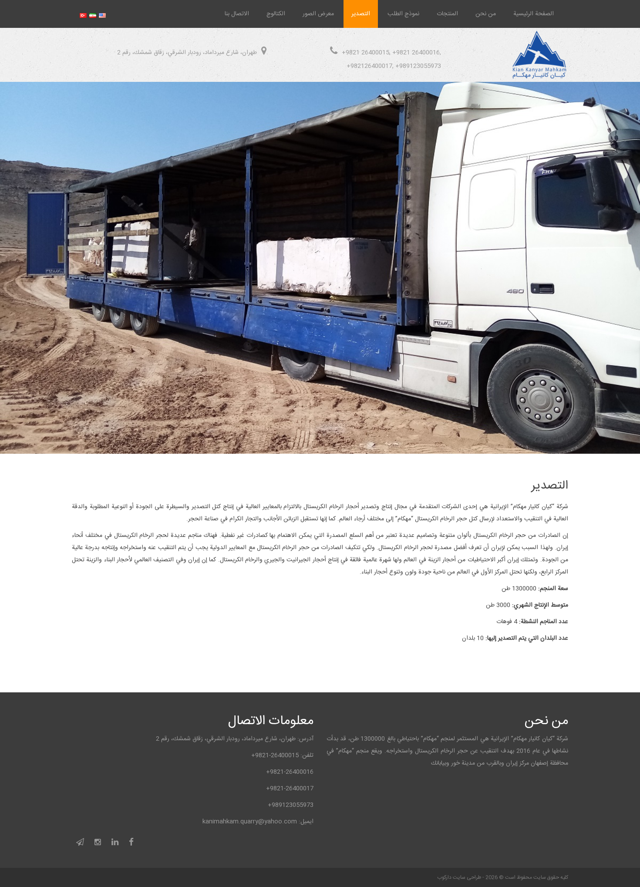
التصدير (360, 14)
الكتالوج (275, 14)
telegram (80, 843)
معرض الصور (318, 14)
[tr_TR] (83, 13)
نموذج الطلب (403, 14)
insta (97, 843)
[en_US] (102, 13)
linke (115, 843)
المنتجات (447, 14)
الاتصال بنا (237, 14)
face (131, 843)
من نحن (485, 14)
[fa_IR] (93, 13)
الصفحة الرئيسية (533, 14)
